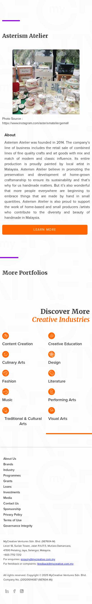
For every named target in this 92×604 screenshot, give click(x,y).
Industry (9, 470)
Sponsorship (12, 509)
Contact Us (11, 503)
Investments (11, 492)
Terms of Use (12, 520)
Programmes (12, 475)
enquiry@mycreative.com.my (38, 559)
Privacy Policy (12, 515)
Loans (7, 487)
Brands (8, 464)
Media (7, 498)
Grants (8, 481)
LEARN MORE (44, 230)
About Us (9, 459)
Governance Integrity (17, 526)
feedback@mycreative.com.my (55, 564)
